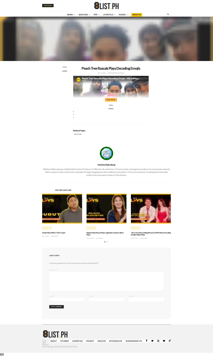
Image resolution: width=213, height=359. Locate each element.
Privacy (90, 341)
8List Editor (54, 236)
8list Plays (46, 228)
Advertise (77, 341)
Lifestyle (108, 15)
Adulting (83, 15)
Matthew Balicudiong (106, 164)
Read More (111, 99)
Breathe (136, 15)
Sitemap (64, 341)
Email (91, 296)
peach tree (78, 134)
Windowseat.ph (134, 341)
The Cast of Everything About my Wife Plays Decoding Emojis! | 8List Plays (151, 234)
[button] (105, 242)
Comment (52, 270)
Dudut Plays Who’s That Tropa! (53, 233)
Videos (122, 15)
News (70, 15)
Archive (102, 341)
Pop (96, 15)
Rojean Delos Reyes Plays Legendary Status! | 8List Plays (105, 234)
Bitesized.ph (115, 341)
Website (131, 296)
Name (51, 296)
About (54, 341)
